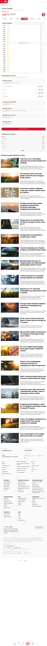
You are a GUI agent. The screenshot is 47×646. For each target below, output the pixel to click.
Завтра (11, 18)
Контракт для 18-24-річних (37, 488)
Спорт (19, 512)
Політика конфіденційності (22, 461)
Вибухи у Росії (21, 490)
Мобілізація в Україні (37, 480)
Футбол (19, 515)
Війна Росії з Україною (23, 480)
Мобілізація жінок (36, 486)
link (25, 456)
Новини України (7, 483)
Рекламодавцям (5, 471)
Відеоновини (6, 486)
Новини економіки (8, 496)
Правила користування (6, 473)
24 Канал (2, 5)
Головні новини (7, 481)
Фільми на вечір (21, 501)
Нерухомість (7, 512)
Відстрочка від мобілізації (37, 489)
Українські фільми (21, 500)
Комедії (19, 503)
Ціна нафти (6, 498)
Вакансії (33, 463)
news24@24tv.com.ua (7, 450)
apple (13, 553)
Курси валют (6, 500)
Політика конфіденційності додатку (23, 466)
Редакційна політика (6, 465)
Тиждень (32, 18)
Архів (32, 467)
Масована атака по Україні (23, 488)
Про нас (3, 461)
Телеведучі (4, 469)
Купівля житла (7, 515)
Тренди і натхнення (8, 516)
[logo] (5, 1)
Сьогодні (5, 18)
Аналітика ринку (7, 513)
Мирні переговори (22, 485)
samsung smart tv (27, 553)
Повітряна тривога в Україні (23, 486)
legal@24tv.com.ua (17, 547)
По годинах (24, 18)
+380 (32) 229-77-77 (10, 546)
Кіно (19, 496)
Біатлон (19, 518)
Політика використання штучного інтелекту (23, 464)
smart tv (20, 553)
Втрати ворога (21, 491)
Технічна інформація (21, 472)
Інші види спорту (21, 520)
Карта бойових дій (22, 483)
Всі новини (6, 480)
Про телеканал (4, 467)
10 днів (38, 18)
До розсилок (39, 527)
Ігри (32, 471)
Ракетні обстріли (21, 481)
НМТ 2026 (34, 503)
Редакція (3, 463)
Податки (5, 506)
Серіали (19, 504)
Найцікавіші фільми (22, 498)
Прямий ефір (6, 485)
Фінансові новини (7, 501)
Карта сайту (34, 469)
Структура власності (35, 465)
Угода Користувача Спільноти (22, 468)
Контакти (33, 461)
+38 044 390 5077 (28, 450)
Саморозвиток (35, 504)
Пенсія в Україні (7, 507)
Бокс (19, 513)
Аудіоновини (6, 488)
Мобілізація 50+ (35, 484)
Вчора (17, 18)
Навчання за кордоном (37, 506)
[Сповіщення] (42, 1)
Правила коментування (21, 470)
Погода (5, 490)
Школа (33, 501)
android (6, 553)
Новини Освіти (35, 496)
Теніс (19, 516)
